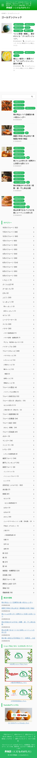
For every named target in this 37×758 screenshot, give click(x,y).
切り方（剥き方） (8, 736)
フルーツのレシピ (20, 736)
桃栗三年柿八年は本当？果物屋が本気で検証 (18, 608)
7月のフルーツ (8, 734)
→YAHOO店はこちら (18, 701)
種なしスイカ (24, 68)
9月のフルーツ (29, 734)
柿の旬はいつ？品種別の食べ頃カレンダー (17, 602)
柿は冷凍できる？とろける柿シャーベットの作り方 (18, 631)
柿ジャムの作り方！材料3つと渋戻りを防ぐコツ (18, 615)
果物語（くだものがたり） (18, 7)
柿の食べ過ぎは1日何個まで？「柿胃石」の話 (18, 638)
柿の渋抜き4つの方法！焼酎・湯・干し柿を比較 (18, 623)
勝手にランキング (20, 738)
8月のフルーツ (18, 734)
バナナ (29, 736)
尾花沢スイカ (26, 43)
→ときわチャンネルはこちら (18, 723)
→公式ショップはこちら (19, 664)
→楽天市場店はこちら (18, 682)
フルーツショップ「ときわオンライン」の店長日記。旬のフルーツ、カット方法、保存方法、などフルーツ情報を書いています (18, 746)
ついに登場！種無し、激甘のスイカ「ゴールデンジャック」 (23, 36)
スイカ (19, 43)
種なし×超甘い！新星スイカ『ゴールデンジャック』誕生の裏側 (23, 61)
